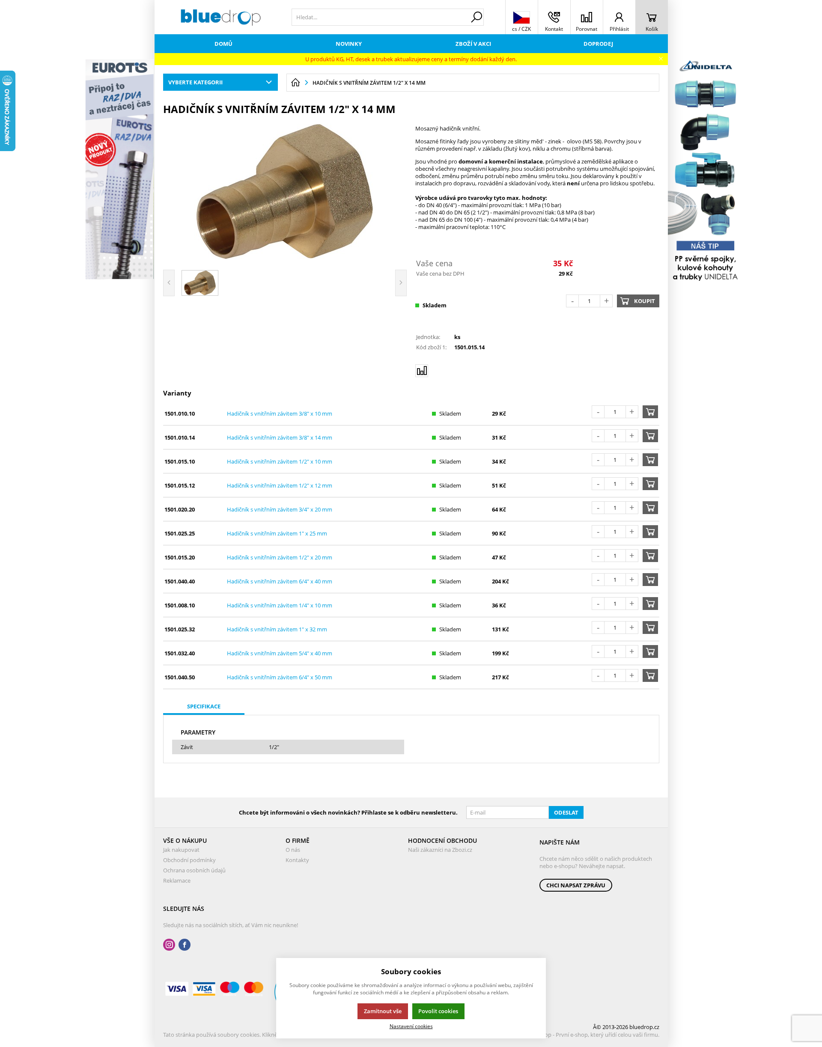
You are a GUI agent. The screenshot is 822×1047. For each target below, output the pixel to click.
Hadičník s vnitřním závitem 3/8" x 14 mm (279, 437)
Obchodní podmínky (189, 860)
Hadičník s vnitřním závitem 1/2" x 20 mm (279, 557)
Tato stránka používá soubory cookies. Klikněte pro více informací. (247, 1034)
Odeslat (566, 812)
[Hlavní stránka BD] (295, 82)
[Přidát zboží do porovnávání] (421, 370)
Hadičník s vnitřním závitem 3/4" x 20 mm (279, 509)
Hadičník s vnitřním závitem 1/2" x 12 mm (279, 485)
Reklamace (177, 880)
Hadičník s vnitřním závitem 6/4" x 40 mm (279, 581)
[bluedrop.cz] (221, 17)
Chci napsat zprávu (575, 885)
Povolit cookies (438, 1011)
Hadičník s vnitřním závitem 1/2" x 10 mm (279, 461)
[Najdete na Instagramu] (169, 945)
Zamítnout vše (383, 1011)
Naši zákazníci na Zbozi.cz (440, 850)
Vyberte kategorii (195, 82)
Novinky (349, 44)
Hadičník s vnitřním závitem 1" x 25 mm (277, 533)
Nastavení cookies (411, 1026)
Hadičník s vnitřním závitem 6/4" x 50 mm (279, 677)
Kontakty (297, 860)
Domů (223, 44)
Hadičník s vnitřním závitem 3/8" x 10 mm (279, 413)
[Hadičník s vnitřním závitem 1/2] (285, 191)
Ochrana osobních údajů (194, 870)
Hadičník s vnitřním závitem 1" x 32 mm (277, 629)
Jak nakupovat (181, 850)
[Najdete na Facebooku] (185, 945)
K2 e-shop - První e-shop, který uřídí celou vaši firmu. (592, 1034)
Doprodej (598, 44)
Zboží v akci (473, 44)
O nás (293, 850)
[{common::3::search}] (476, 17)
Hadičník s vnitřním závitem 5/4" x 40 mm (279, 653)
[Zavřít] (661, 59)
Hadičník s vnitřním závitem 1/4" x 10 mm (279, 605)
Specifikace (203, 706)
